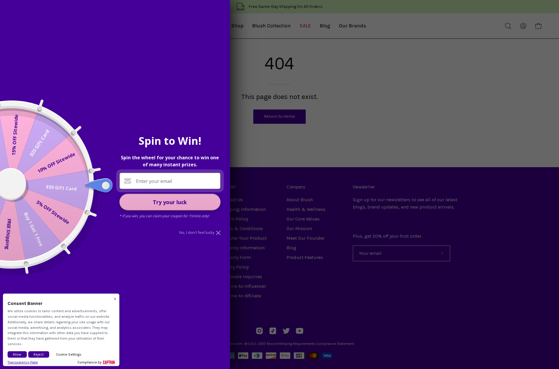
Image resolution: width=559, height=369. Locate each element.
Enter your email (154, 181)
